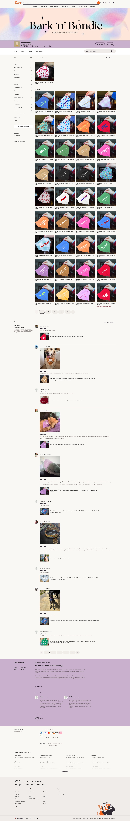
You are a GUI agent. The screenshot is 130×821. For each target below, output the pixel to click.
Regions (113, 818)
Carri (41, 588)
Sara (41, 326)
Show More (65, 771)
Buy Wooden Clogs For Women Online (75, 762)
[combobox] (59, 3)
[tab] (23, 57)
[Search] (99, 3)
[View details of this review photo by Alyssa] (50, 533)
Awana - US (17, 762)
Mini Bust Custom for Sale (97, 757)
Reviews (23, 51)
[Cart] (113, 3)
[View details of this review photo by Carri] (50, 600)
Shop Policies (39, 51)
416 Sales (16, 133)
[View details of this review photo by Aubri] (50, 422)
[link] (36, 312)
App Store (20, 811)
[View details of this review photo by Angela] (50, 358)
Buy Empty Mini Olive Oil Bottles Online (100, 762)
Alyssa (41, 521)
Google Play (31, 811)
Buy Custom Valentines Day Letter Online (49, 768)
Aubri (41, 410)
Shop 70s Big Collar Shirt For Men (73, 768)
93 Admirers (17, 135)
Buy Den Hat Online (18, 768)
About (30, 51)
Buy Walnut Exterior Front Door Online (75, 757)
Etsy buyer (42, 631)
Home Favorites (54, 6)
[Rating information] (21, 46)
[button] (100, 44)
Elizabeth (42, 501)
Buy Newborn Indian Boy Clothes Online (100, 768)
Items (15, 51)
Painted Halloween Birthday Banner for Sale (24, 757)
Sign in (104, 2)
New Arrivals (44, 6)
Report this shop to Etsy (19, 141)
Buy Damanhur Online (45, 757)
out (40, 389)
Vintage (73, 6)
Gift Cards (92, 6)
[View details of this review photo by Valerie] (50, 466)
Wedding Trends (83, 6)
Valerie (41, 454)
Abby (41, 568)
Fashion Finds (64, 6)
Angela (41, 346)
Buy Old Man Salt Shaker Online (47, 762)
